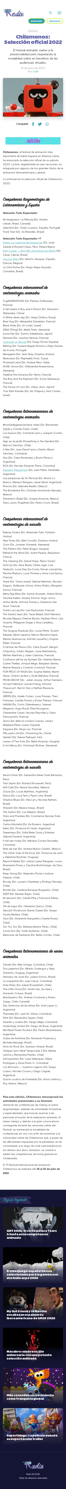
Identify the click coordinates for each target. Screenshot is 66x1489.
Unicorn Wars (11, 258)
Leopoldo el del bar (14, 341)
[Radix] (13, 12)
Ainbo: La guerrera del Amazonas (23, 242)
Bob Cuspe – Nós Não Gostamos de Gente (29, 250)
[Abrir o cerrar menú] (59, 12)
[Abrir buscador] (50, 12)
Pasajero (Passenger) (15, 469)
